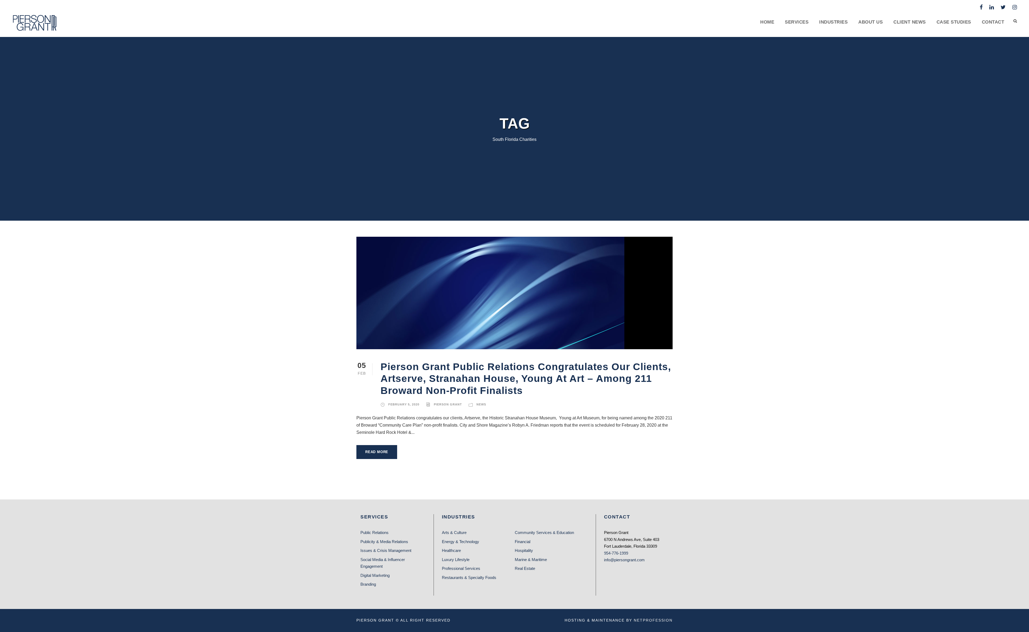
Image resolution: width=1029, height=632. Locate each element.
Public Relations (374, 532)
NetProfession (653, 620)
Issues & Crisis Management (385, 550)
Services (796, 22)
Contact (993, 22)
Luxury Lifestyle (455, 559)
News (481, 404)
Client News (909, 22)
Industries (833, 22)
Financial (522, 541)
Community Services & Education (544, 532)
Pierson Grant (448, 404)
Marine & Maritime (531, 559)
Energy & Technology (460, 541)
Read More (376, 452)
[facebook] (981, 7)
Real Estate (525, 568)
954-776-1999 (616, 553)
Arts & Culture (454, 532)
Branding (368, 584)
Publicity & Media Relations (384, 541)
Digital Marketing (375, 575)
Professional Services (461, 568)
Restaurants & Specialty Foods (469, 577)
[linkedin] (991, 7)
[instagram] (1014, 7)
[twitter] (1003, 7)
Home (767, 22)
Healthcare (451, 550)
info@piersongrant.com (624, 560)
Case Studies (954, 22)
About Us (870, 22)
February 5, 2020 (403, 404)
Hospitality (524, 550)
